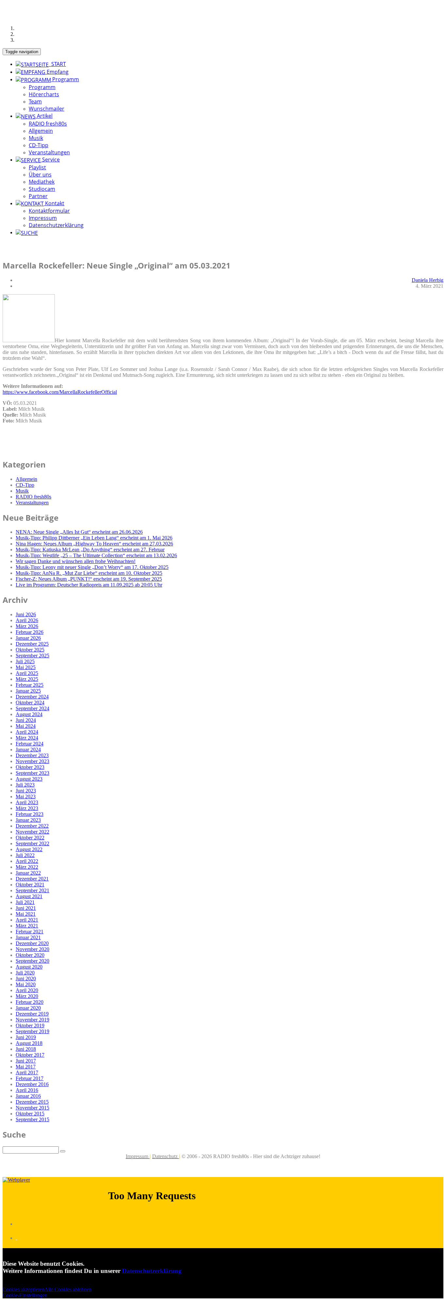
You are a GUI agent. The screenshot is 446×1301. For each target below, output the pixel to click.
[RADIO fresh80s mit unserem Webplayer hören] (16, 1180)
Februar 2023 (29, 814)
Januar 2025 (28, 691)
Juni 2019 (26, 1037)
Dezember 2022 (32, 826)
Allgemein (41, 130)
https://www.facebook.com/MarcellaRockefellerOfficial (60, 392)
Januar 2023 (28, 820)
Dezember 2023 (32, 755)
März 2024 (27, 738)
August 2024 (29, 714)
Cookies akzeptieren (23, 1289)
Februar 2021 (29, 931)
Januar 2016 (28, 1096)
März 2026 (27, 626)
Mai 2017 (26, 1066)
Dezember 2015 (32, 1102)
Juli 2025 (25, 661)
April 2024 (27, 732)
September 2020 (32, 961)
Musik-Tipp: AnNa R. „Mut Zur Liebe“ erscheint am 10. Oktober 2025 (89, 573)
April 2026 (27, 620)
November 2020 (32, 949)
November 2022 (32, 831)
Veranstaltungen (49, 152)
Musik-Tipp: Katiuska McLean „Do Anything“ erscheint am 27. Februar (90, 549)
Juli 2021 (25, 902)
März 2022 (27, 867)
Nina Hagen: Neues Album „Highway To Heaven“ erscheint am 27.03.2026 (94, 543)
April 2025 (27, 673)
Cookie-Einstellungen (25, 1295)
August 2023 (29, 779)
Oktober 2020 (30, 955)
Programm (65, 79)
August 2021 (29, 896)
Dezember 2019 (32, 1014)
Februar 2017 (29, 1078)
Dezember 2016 (32, 1084)
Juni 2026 (26, 614)
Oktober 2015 (30, 1113)
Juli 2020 (25, 972)
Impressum (43, 218)
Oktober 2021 (30, 884)
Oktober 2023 (30, 767)
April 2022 (27, 861)
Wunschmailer (46, 108)
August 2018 (29, 1043)
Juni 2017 (26, 1061)
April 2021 (27, 920)
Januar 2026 (28, 638)
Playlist (37, 167)
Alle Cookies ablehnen (67, 1289)
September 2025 (32, 655)
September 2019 (32, 1031)
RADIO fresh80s (48, 123)
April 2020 (27, 990)
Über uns (40, 174)
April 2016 (27, 1090)
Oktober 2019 (30, 1025)
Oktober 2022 (30, 837)
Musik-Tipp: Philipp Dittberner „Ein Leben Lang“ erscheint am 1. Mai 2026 (94, 538)
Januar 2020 (28, 1008)
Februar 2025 (29, 685)
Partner (38, 196)
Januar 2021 (28, 937)
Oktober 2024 (30, 702)
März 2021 (27, 925)
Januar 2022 (28, 873)
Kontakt (54, 203)
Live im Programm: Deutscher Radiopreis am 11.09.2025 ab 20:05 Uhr (89, 585)
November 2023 (32, 761)
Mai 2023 (26, 796)
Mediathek (42, 181)
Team (35, 101)
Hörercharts (44, 94)
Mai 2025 (26, 667)
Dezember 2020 (32, 943)
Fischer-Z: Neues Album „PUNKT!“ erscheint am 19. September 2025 (89, 579)
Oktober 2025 (30, 649)
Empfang (57, 71)
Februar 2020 (29, 1002)
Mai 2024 (26, 726)
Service (50, 159)
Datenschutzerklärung (56, 225)
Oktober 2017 (30, 1055)
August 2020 (29, 967)
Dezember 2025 (32, 644)
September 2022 (32, 843)
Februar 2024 (29, 743)
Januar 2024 (28, 749)
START (57, 64)
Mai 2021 (26, 914)
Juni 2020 (26, 978)
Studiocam (42, 188)
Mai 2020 (26, 984)
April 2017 (27, 1072)
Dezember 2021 (32, 878)
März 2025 (27, 679)
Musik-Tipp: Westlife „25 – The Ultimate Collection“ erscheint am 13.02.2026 (96, 555)
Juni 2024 (26, 720)
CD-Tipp (38, 145)
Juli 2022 (25, 855)
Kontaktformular (49, 210)
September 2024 (32, 708)
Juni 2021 (26, 908)
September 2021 (32, 890)
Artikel (44, 115)
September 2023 (32, 773)
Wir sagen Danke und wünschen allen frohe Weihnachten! (75, 561)
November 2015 (32, 1107)
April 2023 (27, 802)
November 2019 (32, 1019)
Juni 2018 (26, 1049)
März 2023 (27, 808)
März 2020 (27, 996)
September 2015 (32, 1119)
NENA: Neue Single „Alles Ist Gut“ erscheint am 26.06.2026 (79, 532)
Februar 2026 (29, 632)
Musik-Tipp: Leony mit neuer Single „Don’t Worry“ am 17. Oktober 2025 (92, 567)
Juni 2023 (26, 790)
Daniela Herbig (427, 280)
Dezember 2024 (32, 696)
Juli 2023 (25, 785)
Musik (36, 138)
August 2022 (29, 849)
